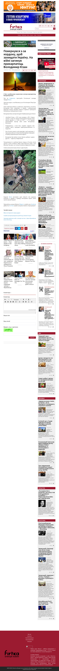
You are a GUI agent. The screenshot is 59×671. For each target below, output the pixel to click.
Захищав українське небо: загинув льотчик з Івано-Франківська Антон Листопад (20, 219)
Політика (39, 35)
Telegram (21, 204)
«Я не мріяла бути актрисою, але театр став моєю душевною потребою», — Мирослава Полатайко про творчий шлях (46, 494)
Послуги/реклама (29, 639)
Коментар (7, 297)
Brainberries (9, 247)
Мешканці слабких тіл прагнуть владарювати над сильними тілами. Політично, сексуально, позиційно (49, 254)
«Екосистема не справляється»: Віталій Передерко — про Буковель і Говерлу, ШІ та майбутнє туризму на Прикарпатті (46, 112)
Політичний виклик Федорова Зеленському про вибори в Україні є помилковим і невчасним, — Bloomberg (46, 526)
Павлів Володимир (49, 287)
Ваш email (7, 321)
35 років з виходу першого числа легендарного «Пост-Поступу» (49, 291)
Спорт (35, 35)
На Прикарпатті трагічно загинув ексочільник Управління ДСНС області (30, 281)
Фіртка (9, 100)
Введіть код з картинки (11, 327)
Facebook (33, 204)
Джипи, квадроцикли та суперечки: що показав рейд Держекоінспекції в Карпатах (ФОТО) (46, 86)
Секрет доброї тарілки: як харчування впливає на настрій (45, 379)
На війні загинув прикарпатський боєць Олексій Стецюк (17, 215)
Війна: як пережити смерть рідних (12, 213)
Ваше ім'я (7, 315)
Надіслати (32, 337)
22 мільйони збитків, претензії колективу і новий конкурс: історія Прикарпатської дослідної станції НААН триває (45, 163)
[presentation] (5, 300)
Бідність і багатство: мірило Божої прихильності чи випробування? (49, 273)
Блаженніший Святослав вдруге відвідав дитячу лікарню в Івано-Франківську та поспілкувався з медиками (46, 445)
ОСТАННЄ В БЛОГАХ (46, 244)
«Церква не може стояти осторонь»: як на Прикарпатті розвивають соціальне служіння (46, 403)
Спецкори (29, 641)
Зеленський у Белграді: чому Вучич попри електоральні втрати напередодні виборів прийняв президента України (45, 552)
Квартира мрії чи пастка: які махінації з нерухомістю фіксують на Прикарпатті (46, 138)
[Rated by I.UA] (29, 646)
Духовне (39, 32)
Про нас (29, 634)
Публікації (24, 35)
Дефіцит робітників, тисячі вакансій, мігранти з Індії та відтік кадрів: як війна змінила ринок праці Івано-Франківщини (46, 218)
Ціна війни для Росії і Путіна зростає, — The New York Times (45, 602)
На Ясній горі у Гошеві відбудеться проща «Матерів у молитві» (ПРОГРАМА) (45, 423)
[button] (5, 300)
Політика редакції (30, 638)
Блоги (28, 35)
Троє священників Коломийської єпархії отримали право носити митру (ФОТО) (46, 468)
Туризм (35, 32)
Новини (19, 35)
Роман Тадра (48, 269)
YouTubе (11, 206)
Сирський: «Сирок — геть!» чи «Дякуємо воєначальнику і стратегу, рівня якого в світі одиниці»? (49, 314)
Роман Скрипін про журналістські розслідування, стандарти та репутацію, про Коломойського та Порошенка (46, 73)
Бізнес (31, 35)
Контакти (29, 636)
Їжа (22, 32)
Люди (18, 32)
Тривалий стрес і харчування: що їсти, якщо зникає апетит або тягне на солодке (46, 338)
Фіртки (11, 197)
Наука (25, 32)
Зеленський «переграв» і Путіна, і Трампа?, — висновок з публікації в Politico (46, 577)
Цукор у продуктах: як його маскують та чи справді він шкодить (45, 359)
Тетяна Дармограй (16, 70)
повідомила (12, 98)
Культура (29, 32)
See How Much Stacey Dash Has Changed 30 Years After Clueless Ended (20, 259)
